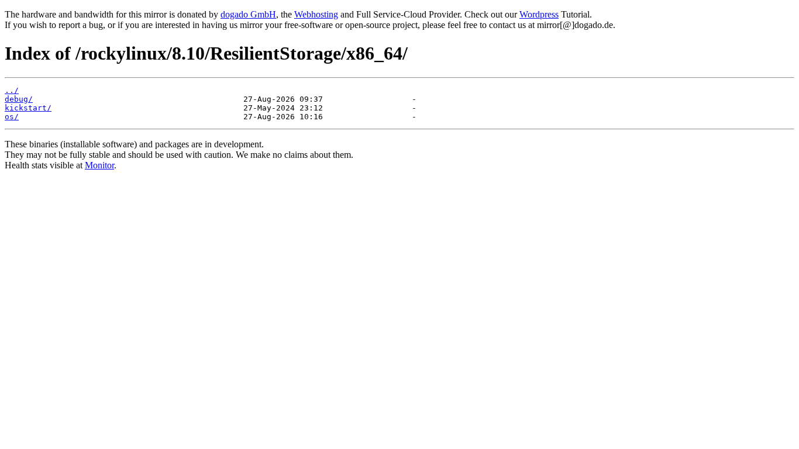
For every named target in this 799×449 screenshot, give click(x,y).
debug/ (19, 99)
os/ (12, 116)
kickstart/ (28, 107)
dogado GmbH (248, 14)
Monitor (99, 165)
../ (12, 90)
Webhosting (316, 14)
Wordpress (539, 14)
